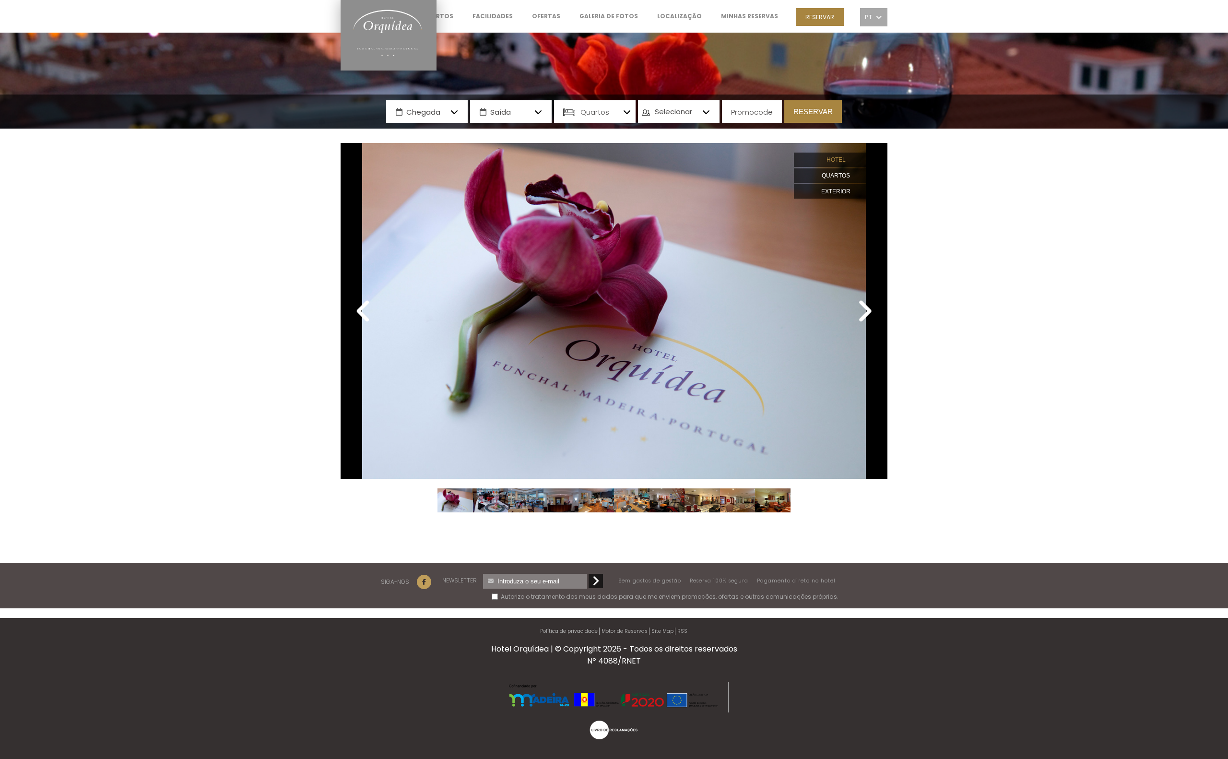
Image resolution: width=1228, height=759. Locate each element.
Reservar (819, 17)
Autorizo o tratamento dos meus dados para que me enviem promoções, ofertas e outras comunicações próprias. (547, 597)
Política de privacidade (569, 631)
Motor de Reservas (625, 631)
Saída (500, 112)
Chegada (423, 112)
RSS (682, 631)
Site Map (662, 631)
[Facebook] (424, 582)
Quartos (594, 112)
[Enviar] (596, 581)
